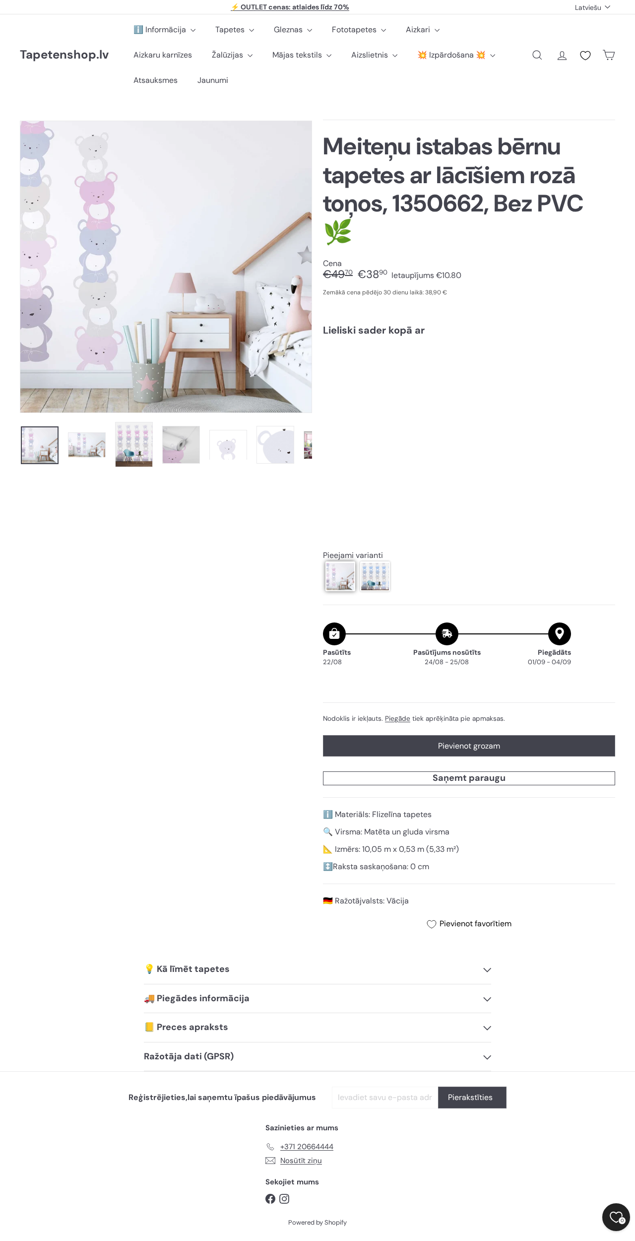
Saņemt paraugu (469, 778)
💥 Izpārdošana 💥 (452, 55)
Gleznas (289, 29)
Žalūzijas (228, 55)
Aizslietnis (370, 55)
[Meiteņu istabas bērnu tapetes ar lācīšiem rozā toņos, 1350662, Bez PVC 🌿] (469, 378)
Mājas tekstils (298, 55)
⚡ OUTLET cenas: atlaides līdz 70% (290, 6)
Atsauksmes (155, 80)
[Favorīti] (585, 56)
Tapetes (231, 29)
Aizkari (419, 29)
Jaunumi (212, 80)
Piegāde (397, 718)
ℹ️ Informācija (160, 29)
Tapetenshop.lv (64, 55)
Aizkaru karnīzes (162, 55)
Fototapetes (355, 29)
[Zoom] (166, 267)
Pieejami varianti (353, 555)
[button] (340, 576)
